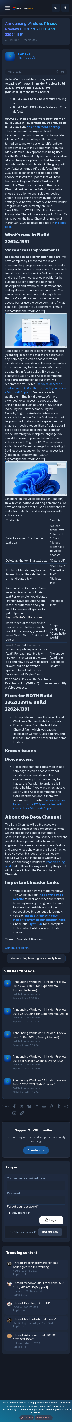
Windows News (32, 994)
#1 (62, 71)
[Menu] (7, 7)
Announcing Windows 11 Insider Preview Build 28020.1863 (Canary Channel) (39, 1035)
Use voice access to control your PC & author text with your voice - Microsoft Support (35, 388)
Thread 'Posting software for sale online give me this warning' (35, 1265)
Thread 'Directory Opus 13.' (31, 1303)
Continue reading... (17, 948)
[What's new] (65, 8)
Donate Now (36, 1150)
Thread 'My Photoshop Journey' (34, 1319)
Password (13, 1193)
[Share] (57, 72)
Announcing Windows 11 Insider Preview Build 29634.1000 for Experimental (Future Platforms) (39, 986)
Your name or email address (26, 1178)
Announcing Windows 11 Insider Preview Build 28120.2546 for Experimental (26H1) (40, 1012)
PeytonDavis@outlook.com (24, 617)
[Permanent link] (31, 242)
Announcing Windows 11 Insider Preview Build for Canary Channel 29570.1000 (39, 1059)
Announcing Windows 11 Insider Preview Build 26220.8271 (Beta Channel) (39, 1082)
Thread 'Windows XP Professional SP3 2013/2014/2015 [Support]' (38, 1285)
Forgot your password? (23, 1207)
